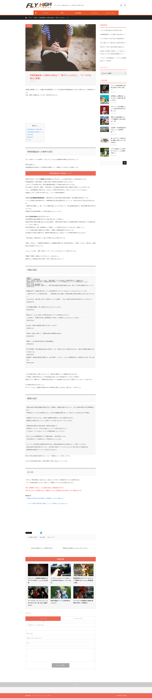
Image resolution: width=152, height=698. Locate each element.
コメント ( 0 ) (43, 618)
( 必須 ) (30, 633)
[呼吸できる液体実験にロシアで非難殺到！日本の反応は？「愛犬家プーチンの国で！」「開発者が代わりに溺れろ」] (104, 120)
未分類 (29, 26)
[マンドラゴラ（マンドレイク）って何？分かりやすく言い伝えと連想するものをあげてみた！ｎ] (38, 592)
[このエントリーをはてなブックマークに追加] (41, 533)
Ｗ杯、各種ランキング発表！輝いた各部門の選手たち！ (113, 42)
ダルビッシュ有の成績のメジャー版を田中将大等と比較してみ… (118, 109)
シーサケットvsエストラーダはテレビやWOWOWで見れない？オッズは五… (61, 580)
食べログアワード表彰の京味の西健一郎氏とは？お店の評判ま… (118, 140)
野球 (62, 13)
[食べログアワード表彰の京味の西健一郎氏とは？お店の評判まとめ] (104, 141)
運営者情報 (28, 695)
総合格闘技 (78, 13)
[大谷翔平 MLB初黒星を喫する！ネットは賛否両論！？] (104, 131)
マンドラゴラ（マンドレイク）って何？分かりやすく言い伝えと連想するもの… (38, 603)
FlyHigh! (125, 695)
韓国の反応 (29, 137)
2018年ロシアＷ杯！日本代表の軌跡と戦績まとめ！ (112, 47)
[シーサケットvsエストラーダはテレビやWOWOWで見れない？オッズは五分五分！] (61, 570)
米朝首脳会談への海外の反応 (34, 129)
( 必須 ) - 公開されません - (34, 638)
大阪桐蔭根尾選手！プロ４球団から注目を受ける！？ (113, 34)
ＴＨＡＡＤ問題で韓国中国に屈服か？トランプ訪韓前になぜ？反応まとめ (47, 503)
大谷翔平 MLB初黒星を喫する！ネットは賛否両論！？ (118, 130)
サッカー (46, 13)
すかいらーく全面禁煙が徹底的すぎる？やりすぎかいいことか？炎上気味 (38, 580)
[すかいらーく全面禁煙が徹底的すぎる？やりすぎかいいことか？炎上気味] (38, 570)
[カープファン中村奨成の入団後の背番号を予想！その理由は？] (83, 592)
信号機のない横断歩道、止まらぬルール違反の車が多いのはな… (118, 98)
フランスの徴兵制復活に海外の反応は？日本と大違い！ (118, 87)
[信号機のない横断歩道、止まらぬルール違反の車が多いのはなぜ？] (104, 99)
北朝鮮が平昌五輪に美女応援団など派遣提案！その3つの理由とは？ (45, 498)
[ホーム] (36, 12)
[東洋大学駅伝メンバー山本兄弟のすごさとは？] (61, 592)
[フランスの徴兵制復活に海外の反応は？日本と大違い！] (104, 89)
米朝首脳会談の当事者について (34, 132)
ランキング (94, 13)
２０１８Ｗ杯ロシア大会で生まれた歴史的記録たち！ (113, 38)
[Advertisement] (60, 108)
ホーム (42, 695)
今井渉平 (35, 537)
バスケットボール (110, 13)
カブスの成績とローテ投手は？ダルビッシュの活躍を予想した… (118, 151)
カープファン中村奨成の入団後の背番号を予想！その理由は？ (83, 602)
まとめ (28, 139)
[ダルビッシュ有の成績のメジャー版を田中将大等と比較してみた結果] (104, 110)
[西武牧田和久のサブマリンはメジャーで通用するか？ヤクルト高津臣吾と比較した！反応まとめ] (83, 570)
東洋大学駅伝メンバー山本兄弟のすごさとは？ (60, 602)
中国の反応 (29, 134)
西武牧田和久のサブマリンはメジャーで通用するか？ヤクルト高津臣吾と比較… (83, 580)
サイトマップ (36, 695)
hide (36, 125)
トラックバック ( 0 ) (78, 618)
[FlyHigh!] (38, 5)
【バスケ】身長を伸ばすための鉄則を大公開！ (111, 30)
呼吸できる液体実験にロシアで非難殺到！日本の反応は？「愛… (118, 119)
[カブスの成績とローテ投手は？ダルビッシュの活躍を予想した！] (104, 152)
